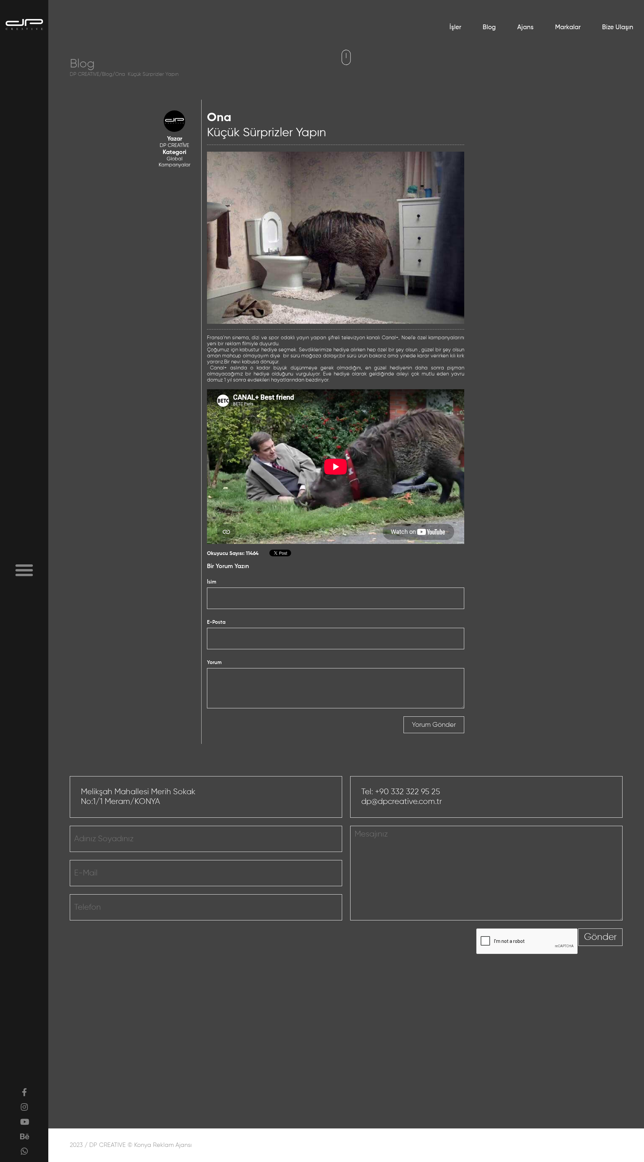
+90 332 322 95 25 (407, 792)
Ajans (525, 27)
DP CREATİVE (174, 145)
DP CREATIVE (84, 74)
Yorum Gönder (434, 724)
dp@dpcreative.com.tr (401, 802)
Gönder (600, 937)
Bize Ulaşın (617, 27)
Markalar (568, 27)
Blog (489, 27)
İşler (455, 27)
